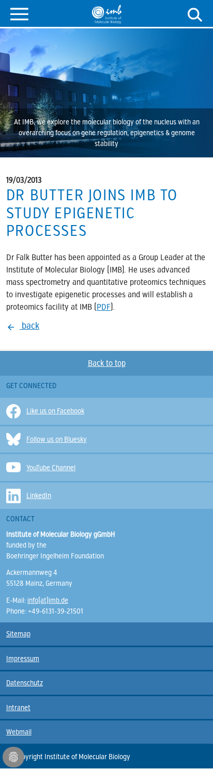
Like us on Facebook (55, 411)
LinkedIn (38, 495)
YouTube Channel (50, 467)
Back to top (107, 363)
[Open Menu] (19, 13)
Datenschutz (24, 683)
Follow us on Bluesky (56, 439)
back (29, 325)
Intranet (18, 707)
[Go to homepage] (107, 14)
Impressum (22, 658)
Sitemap (18, 634)
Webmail (19, 732)
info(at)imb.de (47, 600)
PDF (104, 307)
